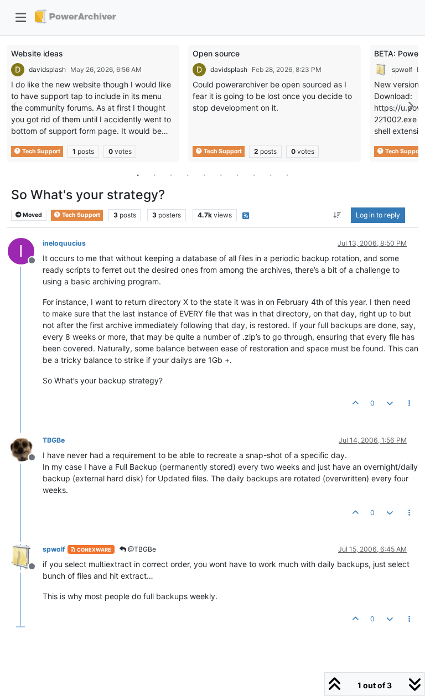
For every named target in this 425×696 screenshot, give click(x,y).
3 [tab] (171, 174)
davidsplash (47, 69)
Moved (32, 215)
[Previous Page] (15, 106)
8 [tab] (254, 174)
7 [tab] (237, 174)
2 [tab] (154, 174)
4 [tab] (187, 174)
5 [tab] (204, 174)
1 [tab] (137, 174)
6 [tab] (220, 174)
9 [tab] (270, 174)
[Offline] (25, 447)
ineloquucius (64, 243)
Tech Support (40, 151)
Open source (216, 53)
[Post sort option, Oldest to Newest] (337, 215)
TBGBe (54, 440)
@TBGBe (141, 549)
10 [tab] (287, 174)
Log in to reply (378, 215)
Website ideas (37, 53)
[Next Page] (410, 106)
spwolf (402, 69)
